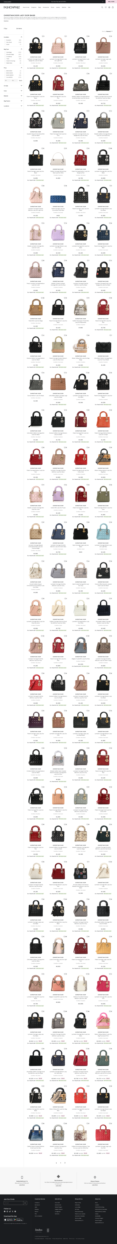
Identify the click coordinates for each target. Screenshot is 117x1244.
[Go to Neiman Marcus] (38, 1230)
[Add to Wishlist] (43, 36)
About (96, 1202)
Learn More (22, 1184)
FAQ (36, 1213)
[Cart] (112, 7)
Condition (6, 37)
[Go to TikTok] (10, 1211)
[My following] (105, 7)
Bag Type (6, 49)
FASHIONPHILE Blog (99, 1207)
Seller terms (65, 1238)
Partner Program (98, 1220)
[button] (102, 7)
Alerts (36, 1207)
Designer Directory (59, 1209)
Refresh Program (58, 1207)
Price (5, 68)
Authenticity (77, 1204)
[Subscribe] (25, 1203)
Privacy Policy (48, 1238)
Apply (20, 80)
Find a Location (7, 1)
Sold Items (57, 1213)
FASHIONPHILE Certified (100, 1211)
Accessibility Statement (39, 1238)
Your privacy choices (80, 1238)
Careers (96, 1213)
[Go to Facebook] (5, 1211)
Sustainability (97, 1216)
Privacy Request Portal (57, 1238)
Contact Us (37, 1202)
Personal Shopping (79, 1211)
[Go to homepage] (11, 7)
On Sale (6, 85)
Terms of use (71, 1238)
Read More (6, 20)
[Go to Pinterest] (15, 1211)
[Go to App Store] (9, 1220)
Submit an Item (58, 1204)
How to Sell (57, 1202)
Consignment (57, 1211)
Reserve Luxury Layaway (80, 1213)
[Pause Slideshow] (103, 1)
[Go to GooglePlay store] (18, 1220)
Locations (6, 106)
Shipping (36, 1209)
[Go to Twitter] (12, 1211)
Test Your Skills (78, 1218)
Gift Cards (77, 1209)
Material (6, 96)
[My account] (109, 7)
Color (5, 91)
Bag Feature (7, 101)
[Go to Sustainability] (48, 1230)
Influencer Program (99, 1218)
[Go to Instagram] (7, 1211)
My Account (37, 1204)
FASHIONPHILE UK (99, 1222)
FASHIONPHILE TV (79, 1220)
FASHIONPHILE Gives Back (101, 1209)
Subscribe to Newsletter (80, 1216)
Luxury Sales (77, 1207)
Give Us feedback (38, 1216)
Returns (36, 1211)
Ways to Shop (78, 1202)
